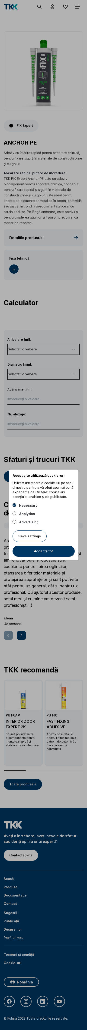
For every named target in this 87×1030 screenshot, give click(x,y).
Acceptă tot (43, 551)
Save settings (29, 536)
